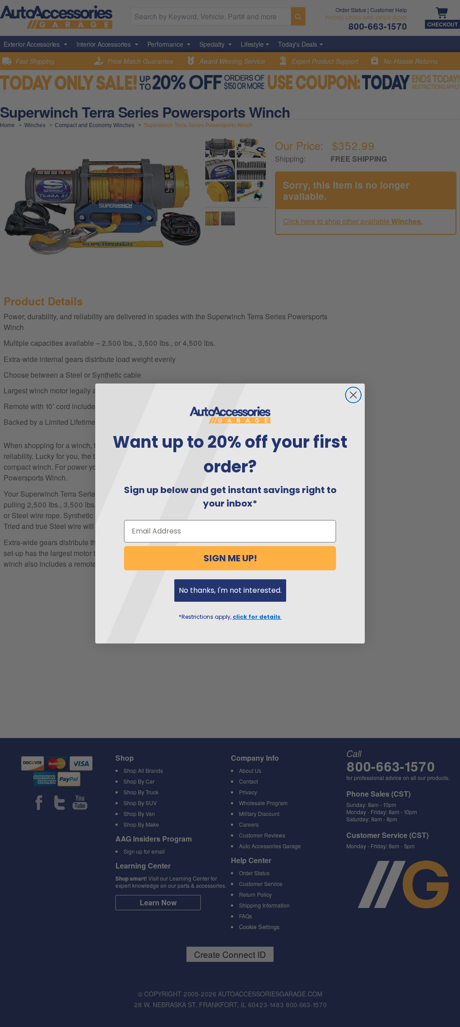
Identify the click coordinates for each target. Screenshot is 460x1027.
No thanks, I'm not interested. (230, 590)
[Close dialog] (353, 395)
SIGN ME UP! (230, 558)
